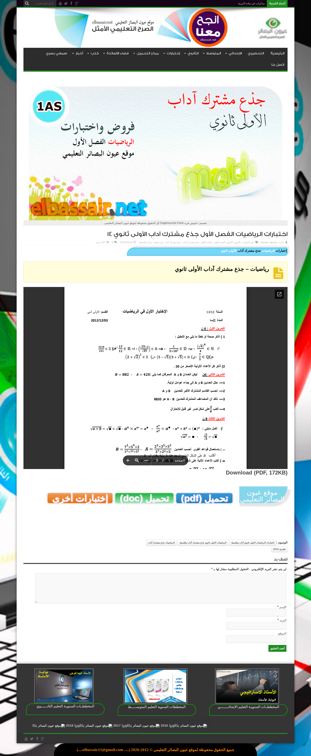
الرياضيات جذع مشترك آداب (161, 542)
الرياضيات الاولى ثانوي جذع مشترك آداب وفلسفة (203, 542)
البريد (283, 620)
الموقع (282, 633)
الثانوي (237, 242)
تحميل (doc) (144, 498)
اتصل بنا (277, 65)
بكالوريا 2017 (159, 726)
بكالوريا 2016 (206, 726)
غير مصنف (158, 242)
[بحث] (26, 3)
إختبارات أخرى (80, 498)
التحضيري (256, 53)
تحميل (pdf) (204, 498)
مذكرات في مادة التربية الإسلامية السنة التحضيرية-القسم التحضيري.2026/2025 (220, 3)
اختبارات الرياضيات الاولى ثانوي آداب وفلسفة (252, 542)
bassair (264, 242)
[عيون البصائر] (273, 36)
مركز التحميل (145, 242)
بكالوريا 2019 (64, 726)
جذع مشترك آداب (191, 242)
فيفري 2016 (279, 549)
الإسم (282, 607)
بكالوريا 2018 (111, 726)
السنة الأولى (219, 242)
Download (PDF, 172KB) (257, 472)
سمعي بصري (56, 53)
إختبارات (246, 242)
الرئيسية (277, 53)
